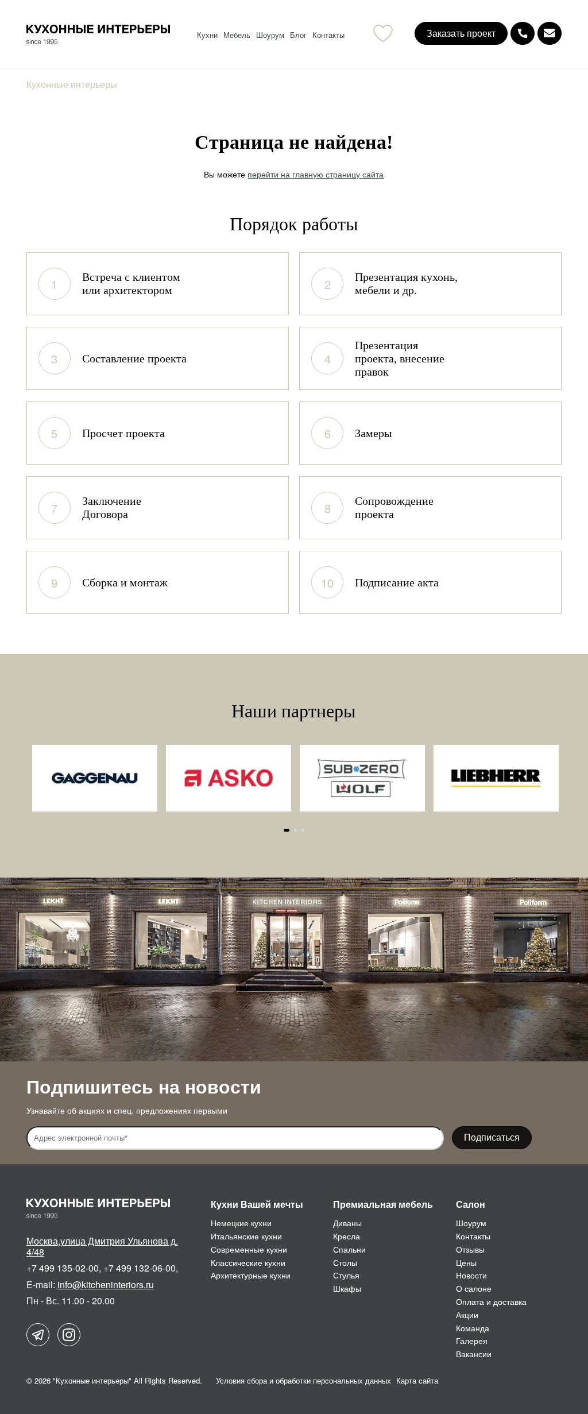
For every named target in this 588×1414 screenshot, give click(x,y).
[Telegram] (37, 1334)
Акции (467, 1314)
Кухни (207, 34)
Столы (345, 1262)
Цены (466, 1262)
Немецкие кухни (241, 1222)
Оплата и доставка (491, 1301)
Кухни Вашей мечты (257, 1204)
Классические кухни (248, 1262)
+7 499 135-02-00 (62, 1267)
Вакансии (474, 1353)
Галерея (472, 1340)
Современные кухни (249, 1249)
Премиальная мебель (383, 1204)
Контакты (328, 34)
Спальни (349, 1249)
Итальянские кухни (246, 1236)
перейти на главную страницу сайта (315, 174)
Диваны (347, 1222)
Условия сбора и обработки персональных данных (303, 1380)
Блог (298, 34)
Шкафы (347, 1288)
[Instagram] (68, 1334)
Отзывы (470, 1249)
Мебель (236, 34)
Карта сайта (417, 1380)
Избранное (383, 33)
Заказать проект (461, 33)
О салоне (474, 1288)
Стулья (346, 1275)
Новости (471, 1275)
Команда (472, 1328)
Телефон (522, 33)
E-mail (549, 33)
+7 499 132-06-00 (139, 1267)
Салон (470, 1204)
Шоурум (270, 34)
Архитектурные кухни (251, 1275)
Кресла (346, 1236)
